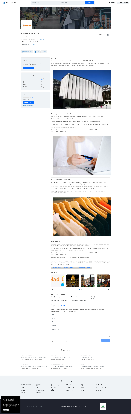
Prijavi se (112, 2)
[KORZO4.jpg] (72, 280)
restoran (98, 385)
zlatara (98, 389)
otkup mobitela (85, 385)
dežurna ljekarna (70, 385)
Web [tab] (37, 51)
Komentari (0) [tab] (64, 306)
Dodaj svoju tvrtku (123, 2)
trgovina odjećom (55, 385)
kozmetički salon (40, 390)
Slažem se (5, 410)
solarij (82, 387)
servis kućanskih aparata (102, 387)
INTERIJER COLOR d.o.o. (57, 364)
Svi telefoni (33, 44)
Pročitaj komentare (28, 105)
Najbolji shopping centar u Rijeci (59, 297)
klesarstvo (23, 389)
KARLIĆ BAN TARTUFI (86, 355)
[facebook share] (108, 34)
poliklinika (38, 384)
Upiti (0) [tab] (54, 306)
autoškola (38, 392)
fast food (53, 387)
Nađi (90, 2)
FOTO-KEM (54, 355)
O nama (62, 406)
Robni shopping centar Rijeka (78, 300)
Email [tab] (44, 51)
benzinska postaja (71, 389)
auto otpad (84, 389)
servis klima (54, 384)
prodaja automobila (26, 384)
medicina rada (70, 387)
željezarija (38, 385)
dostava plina (24, 392)
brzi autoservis (25, 385)
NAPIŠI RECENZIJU (40, 39)
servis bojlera (99, 390)
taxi (82, 384)
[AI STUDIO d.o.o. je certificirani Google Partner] (103, 406)
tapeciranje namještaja (57, 389)
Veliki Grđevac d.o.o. (26, 355)
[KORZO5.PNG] (87, 280)
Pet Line (83, 364)
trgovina (68, 384)
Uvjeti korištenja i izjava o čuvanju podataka (75, 406)
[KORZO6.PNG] (103, 280)
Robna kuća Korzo (76, 297)
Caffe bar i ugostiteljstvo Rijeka (59, 300)
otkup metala (69, 390)
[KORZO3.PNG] (57, 280)
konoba (83, 390)
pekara (23, 390)
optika (22, 387)
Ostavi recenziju (28, 51)
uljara (37, 387)
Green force (24, 364)
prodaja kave (99, 384)
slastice (53, 390)
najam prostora (40, 389)
